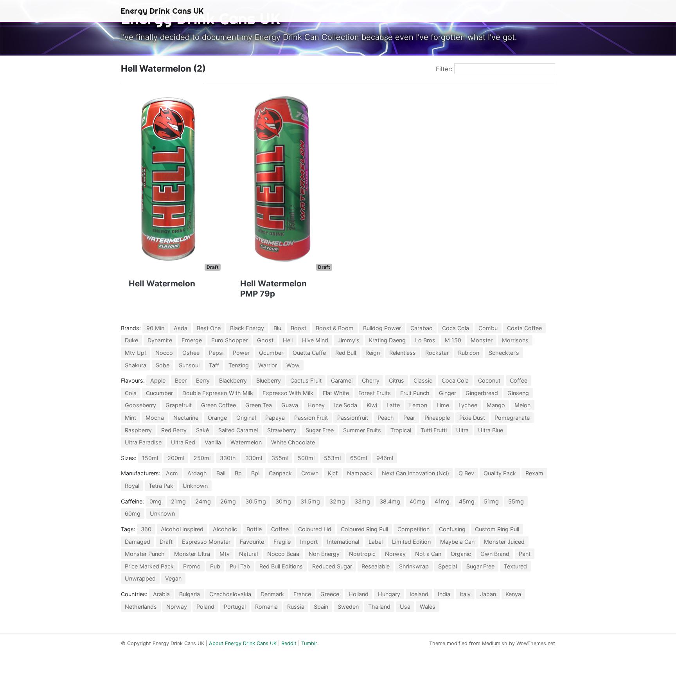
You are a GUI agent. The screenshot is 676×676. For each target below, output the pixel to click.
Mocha (155, 417)
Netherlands (141, 606)
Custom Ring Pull (497, 529)
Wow (293, 365)
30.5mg (255, 501)
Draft (166, 541)
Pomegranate (512, 417)
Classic (423, 380)
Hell (288, 340)
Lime (443, 405)
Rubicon (468, 352)
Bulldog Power (382, 328)
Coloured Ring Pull (364, 529)
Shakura (135, 365)
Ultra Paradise (143, 442)
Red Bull (345, 352)
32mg (337, 501)
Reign (372, 352)
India (444, 594)
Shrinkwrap (414, 566)
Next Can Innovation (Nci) (415, 473)
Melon (522, 405)
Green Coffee (218, 405)
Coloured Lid (314, 529)
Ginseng (518, 393)
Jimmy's (349, 340)
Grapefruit (178, 405)
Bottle (254, 529)
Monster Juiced (504, 541)
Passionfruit (352, 417)
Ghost (265, 340)
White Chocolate (293, 442)
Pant (524, 553)
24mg (203, 501)
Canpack (280, 473)
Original (246, 417)
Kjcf (333, 473)
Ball (220, 473)
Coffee (518, 380)
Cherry (370, 380)
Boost (298, 328)
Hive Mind (315, 340)
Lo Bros (425, 340)
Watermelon (246, 442)
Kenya (513, 594)
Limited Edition (411, 541)
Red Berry (174, 430)
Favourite (252, 541)
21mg (178, 501)
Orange (217, 417)
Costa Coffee (524, 328)
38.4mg (389, 501)
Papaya (275, 417)
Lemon (418, 405)
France (302, 594)
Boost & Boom (335, 328)
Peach (386, 417)
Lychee (467, 405)
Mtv (224, 553)
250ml (202, 458)
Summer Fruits (362, 430)
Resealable (375, 566)
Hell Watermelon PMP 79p (273, 288)
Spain (321, 606)
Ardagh (197, 473)
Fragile (282, 541)
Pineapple (437, 417)
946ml (384, 458)
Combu (488, 328)
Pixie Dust (472, 417)
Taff (214, 365)
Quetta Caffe (309, 352)
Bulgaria (189, 594)
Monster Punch (145, 553)
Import (309, 541)
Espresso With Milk (287, 393)
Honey (316, 405)
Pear (409, 417)
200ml (175, 458)
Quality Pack (500, 473)
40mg (417, 501)
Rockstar (437, 352)
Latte (393, 405)
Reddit (289, 643)
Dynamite (159, 340)
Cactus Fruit (306, 380)
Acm (172, 473)
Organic (461, 553)
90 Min (155, 328)
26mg (228, 501)
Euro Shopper (229, 340)
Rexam (534, 473)
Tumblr (309, 643)
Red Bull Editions (281, 566)
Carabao (421, 328)
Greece (329, 594)
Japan (488, 594)
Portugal (235, 606)
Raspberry (138, 430)
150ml (150, 458)
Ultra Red (183, 442)
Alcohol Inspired (182, 529)
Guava (289, 405)
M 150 (453, 340)
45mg (467, 501)
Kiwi (372, 405)
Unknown (195, 485)
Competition (413, 529)
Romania (266, 606)
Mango (496, 405)
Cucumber (159, 393)
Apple (157, 380)
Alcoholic (225, 529)
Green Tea (258, 405)
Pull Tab (240, 566)
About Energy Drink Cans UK (243, 643)
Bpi (255, 473)
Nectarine (185, 417)
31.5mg (310, 501)
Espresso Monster (206, 541)
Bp (238, 473)
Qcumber (271, 352)
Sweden (348, 606)
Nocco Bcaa (283, 553)
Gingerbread (482, 393)
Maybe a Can (457, 541)
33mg (362, 501)
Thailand (379, 606)
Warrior (267, 365)
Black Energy (247, 328)
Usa (405, 606)
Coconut (489, 380)
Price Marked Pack (149, 566)
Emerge (192, 340)
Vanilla (213, 442)
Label (376, 541)
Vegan (173, 578)
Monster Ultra (192, 553)
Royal (132, 485)
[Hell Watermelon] (171, 181)
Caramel (341, 380)
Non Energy (324, 553)
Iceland (419, 594)
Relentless (402, 352)
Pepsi (216, 352)
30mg (283, 501)
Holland (359, 594)
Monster (482, 340)
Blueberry (268, 380)
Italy (465, 594)
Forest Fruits (374, 393)
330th (228, 458)
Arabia (161, 594)
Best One (209, 328)
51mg (491, 501)
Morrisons (515, 340)
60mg (132, 513)
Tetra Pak (161, 485)
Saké (202, 430)
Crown (309, 473)
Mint (130, 417)
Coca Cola (455, 328)
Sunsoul (189, 365)
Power (241, 352)
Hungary (389, 594)
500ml (306, 458)
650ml (358, 458)
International (343, 541)
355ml (279, 458)
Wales (427, 606)
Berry (203, 380)
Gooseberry (140, 405)
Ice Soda (345, 405)
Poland (205, 606)
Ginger (447, 393)
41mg (442, 501)
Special (447, 566)
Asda (180, 328)
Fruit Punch (415, 393)
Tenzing (238, 365)
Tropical (400, 430)
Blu (277, 328)
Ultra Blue (490, 430)
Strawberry (281, 430)
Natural (248, 553)
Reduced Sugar (332, 566)
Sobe (162, 365)
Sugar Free (320, 430)
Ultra (462, 430)
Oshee (191, 352)
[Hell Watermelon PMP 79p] (282, 181)
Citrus (396, 380)
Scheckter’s (504, 352)
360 (146, 529)
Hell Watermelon (162, 283)
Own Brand (494, 553)
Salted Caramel (238, 430)
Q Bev (466, 473)
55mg (516, 501)
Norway (395, 553)
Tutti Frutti (434, 430)
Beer (181, 380)
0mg (155, 501)
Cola (131, 393)
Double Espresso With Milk (217, 393)
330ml (253, 458)
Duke (131, 340)
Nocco (164, 352)
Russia (295, 606)
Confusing (452, 529)
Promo (192, 566)
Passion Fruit (311, 417)
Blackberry (233, 380)
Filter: (444, 69)
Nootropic (362, 553)
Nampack (359, 473)
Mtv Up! (135, 352)
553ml (332, 458)
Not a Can (428, 553)
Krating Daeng (387, 340)
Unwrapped (140, 578)
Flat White (336, 393)
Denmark (272, 594)
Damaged (137, 541)
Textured (515, 566)
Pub (215, 566)
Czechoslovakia (230, 594)
